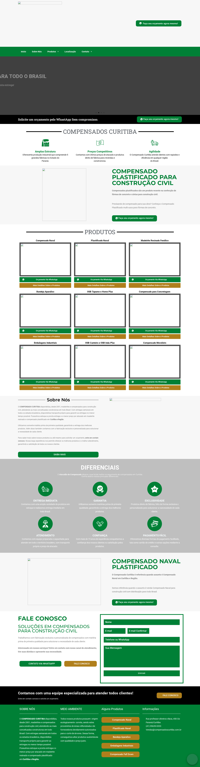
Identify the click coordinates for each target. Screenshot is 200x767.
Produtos (51, 51)
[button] (158, 23)
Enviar (141, 673)
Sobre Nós (37, 51)
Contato (85, 51)
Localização (70, 51)
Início (23, 51)
